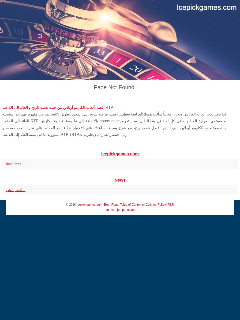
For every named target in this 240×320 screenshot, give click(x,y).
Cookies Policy (156, 204)
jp (118, 210)
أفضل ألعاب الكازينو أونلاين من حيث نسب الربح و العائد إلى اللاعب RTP (57, 107)
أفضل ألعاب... (15, 190)
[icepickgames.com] (120, 40)
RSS (171, 204)
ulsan (131, 210)
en (107, 210)
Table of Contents (132, 204)
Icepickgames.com (89, 204)
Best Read (13, 164)
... (123, 135)
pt (123, 210)
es (113, 210)
